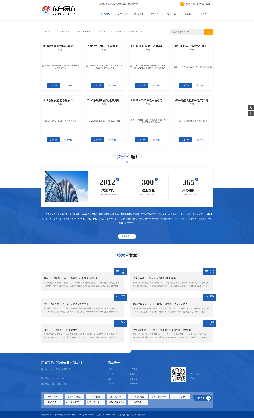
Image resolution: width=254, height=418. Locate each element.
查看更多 (126, 236)
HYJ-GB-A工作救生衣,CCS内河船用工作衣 (194, 46)
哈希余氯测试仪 (159, 396)
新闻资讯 (134, 374)
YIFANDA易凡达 (116, 402)
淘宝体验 (138, 402)
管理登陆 (141, 415)
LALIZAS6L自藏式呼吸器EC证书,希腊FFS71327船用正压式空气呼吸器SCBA (150, 46)
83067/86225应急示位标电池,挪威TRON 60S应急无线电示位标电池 (150, 100)
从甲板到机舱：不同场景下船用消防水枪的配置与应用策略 (162, 330)
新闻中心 (154, 14)
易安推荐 (48, 31)
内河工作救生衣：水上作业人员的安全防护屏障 (67, 304)
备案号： (101, 415)
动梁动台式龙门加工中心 (96, 402)
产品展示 (111, 374)
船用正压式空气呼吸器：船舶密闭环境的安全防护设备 (71, 278)
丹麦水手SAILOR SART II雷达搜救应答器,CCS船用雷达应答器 (106, 46)
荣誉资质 (134, 379)
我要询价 (68, 85)
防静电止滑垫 (137, 396)
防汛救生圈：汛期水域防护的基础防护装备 (154, 278)
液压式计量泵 (116, 396)
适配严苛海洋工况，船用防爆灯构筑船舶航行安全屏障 (160, 304)
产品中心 (138, 14)
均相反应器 (53, 402)
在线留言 (187, 14)
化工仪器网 (131, 415)
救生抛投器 (133, 31)
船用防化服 (64, 31)
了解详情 (53, 85)
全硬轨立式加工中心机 (54, 396)
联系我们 (204, 14)
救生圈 (118, 31)
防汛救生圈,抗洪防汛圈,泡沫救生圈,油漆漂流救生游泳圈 (62, 46)
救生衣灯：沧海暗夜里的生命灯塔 (60, 330)
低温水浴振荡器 (180, 396)
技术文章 (171, 14)
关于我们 (122, 14)
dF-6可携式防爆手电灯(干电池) (193, 100)
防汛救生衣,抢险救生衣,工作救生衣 (62, 100)
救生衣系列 (103, 31)
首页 (110, 369)
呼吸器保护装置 (83, 31)
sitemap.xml (111, 415)
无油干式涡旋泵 (74, 396)
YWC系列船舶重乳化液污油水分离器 (106, 100)
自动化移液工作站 (74, 402)
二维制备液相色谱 (95, 396)
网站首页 (105, 14)
